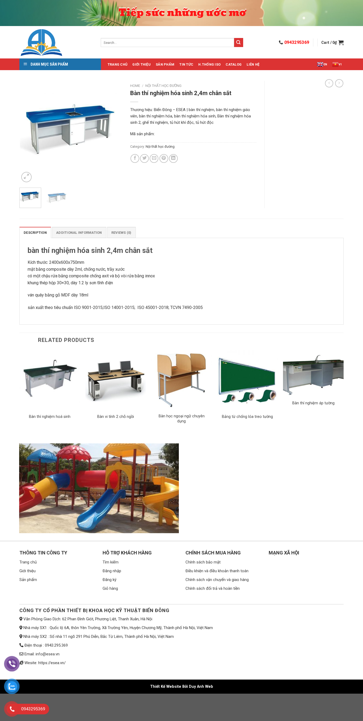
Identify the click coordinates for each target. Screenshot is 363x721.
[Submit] (238, 42)
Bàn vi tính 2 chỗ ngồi (115, 416)
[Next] (113, 132)
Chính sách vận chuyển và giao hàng (217, 579)
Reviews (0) (121, 233)
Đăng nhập (112, 571)
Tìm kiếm (111, 562)
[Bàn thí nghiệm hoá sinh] (49, 380)
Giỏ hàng (110, 588)
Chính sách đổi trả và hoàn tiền (212, 588)
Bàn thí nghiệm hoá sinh (49, 416)
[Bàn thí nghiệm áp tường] (313, 373)
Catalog (234, 64)
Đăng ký (109, 579)
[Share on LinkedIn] (173, 158)
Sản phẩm (165, 64)
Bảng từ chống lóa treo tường (247, 416)
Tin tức (186, 64)
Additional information (79, 233)
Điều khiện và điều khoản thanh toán (216, 571)
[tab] (35, 232)
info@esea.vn (48, 654)
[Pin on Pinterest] (163, 158)
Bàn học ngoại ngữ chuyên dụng (182, 418)
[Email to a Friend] (154, 158)
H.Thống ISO (209, 64)
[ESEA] (56, 42)
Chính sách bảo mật (203, 562)
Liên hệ (253, 64)
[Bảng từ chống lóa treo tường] (247, 380)
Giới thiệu (141, 64)
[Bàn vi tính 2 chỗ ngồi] (115, 380)
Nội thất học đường (163, 85)
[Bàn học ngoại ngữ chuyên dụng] (181, 380)
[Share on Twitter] (144, 158)
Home (135, 85)
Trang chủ (117, 64)
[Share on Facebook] (134, 158)
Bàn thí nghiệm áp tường (313, 403)
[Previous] (28, 132)
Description (35, 233)
